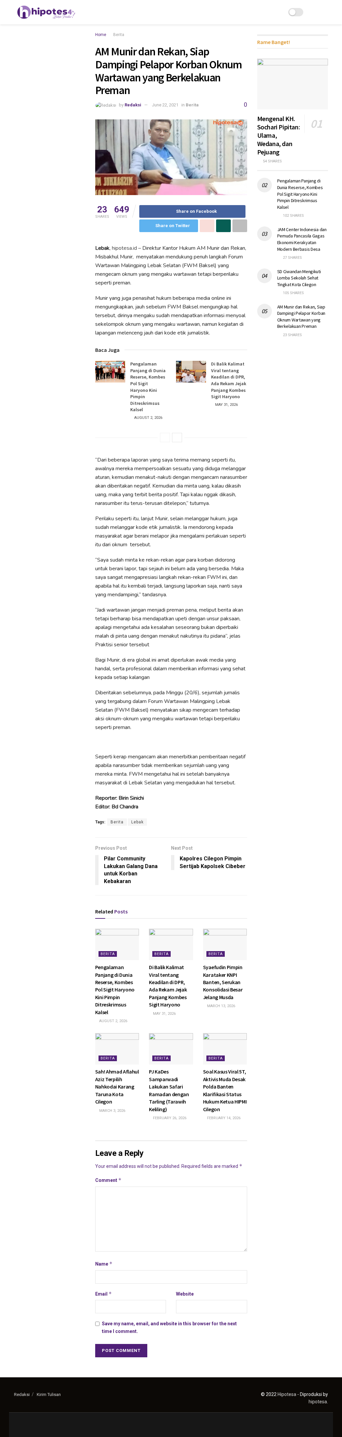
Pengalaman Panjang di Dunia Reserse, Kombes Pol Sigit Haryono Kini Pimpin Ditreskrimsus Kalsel (148, 387)
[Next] (177, 437)
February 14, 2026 (223, 1118)
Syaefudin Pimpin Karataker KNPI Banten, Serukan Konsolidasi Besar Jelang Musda (223, 982)
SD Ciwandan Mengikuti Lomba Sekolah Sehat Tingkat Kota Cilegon (299, 277)
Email (103, 1294)
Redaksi (133, 104)
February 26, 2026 (169, 1118)
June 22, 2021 (165, 104)
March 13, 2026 (220, 1006)
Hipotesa (287, 1394)
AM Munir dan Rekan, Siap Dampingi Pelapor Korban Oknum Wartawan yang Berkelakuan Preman (301, 316)
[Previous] (165, 437)
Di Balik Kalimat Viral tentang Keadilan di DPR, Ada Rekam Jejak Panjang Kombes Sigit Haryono (228, 380)
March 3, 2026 (111, 1111)
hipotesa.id (124, 248)
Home (100, 34)
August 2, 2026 (147, 418)
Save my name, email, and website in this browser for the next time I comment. (169, 1327)
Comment (108, 1180)
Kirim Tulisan (49, 1394)
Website (185, 1294)
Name (104, 1264)
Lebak (137, 822)
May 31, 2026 (226, 405)
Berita (118, 34)
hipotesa (318, 1401)
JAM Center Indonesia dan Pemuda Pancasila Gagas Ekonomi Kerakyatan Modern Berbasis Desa (302, 239)
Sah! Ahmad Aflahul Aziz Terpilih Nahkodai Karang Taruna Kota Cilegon (117, 1086)
